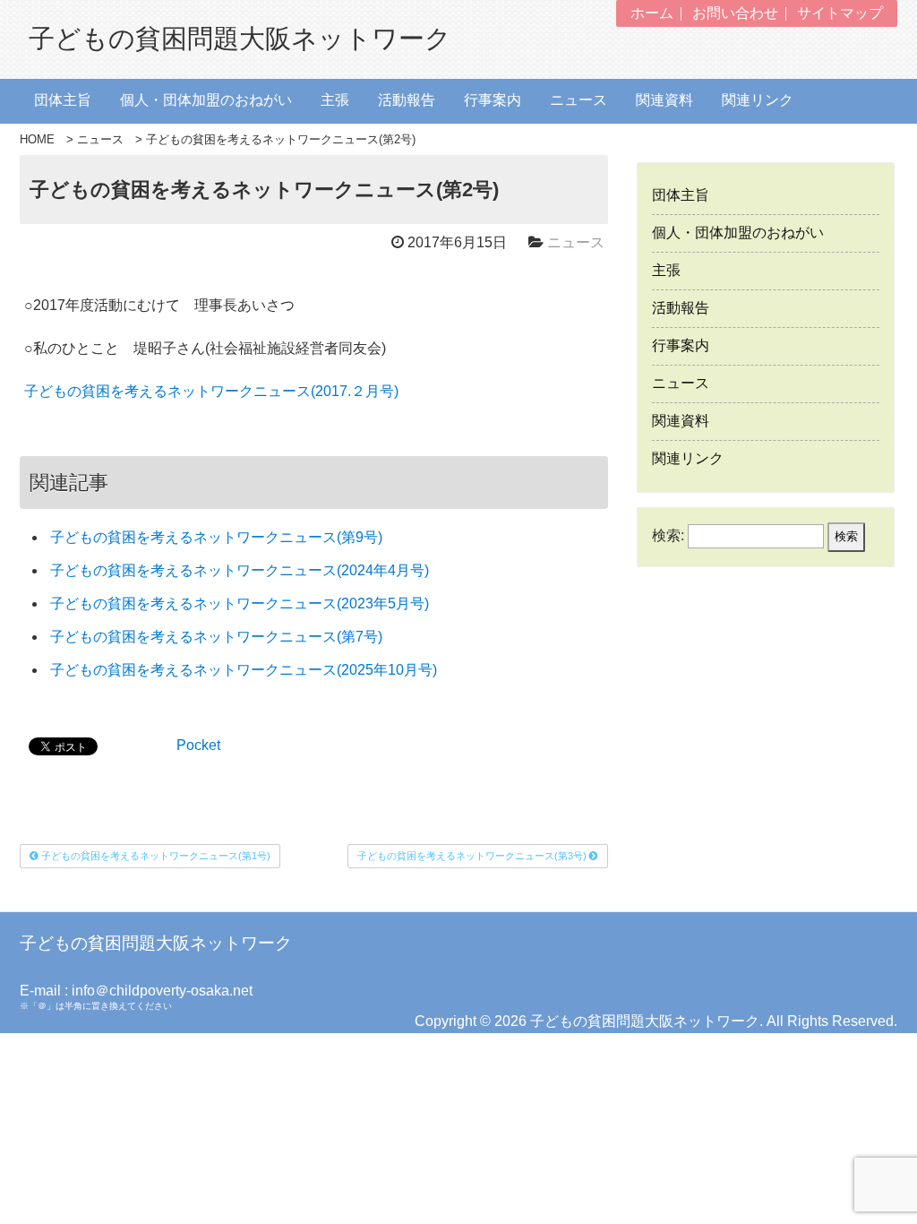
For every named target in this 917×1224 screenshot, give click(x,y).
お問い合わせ (735, 13)
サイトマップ (840, 13)
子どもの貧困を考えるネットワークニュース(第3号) (473, 855)
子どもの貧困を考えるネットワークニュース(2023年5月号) (239, 603)
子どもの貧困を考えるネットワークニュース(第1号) (154, 855)
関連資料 (664, 100)
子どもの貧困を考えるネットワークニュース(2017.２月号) (211, 391)
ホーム (651, 13)
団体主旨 (62, 100)
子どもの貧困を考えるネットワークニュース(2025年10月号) (243, 669)
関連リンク (757, 100)
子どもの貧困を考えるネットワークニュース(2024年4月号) (239, 570)
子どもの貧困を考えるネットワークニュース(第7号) (216, 636)
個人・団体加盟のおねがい (206, 100)
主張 (335, 100)
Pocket (198, 745)
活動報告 (406, 100)
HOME (37, 139)
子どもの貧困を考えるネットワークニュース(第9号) (216, 537)
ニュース (578, 100)
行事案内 (492, 100)
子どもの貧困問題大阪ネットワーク (240, 39)
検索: (668, 535)
